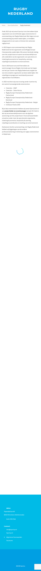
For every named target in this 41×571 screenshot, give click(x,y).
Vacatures (9, 540)
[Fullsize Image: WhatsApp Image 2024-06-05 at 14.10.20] (20, 313)
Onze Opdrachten (13, 25)
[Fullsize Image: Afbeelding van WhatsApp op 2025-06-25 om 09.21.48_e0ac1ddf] (20, 467)
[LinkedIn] (20, 554)
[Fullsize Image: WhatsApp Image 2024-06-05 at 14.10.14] (20, 351)
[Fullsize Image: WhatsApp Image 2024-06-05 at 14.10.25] (20, 236)
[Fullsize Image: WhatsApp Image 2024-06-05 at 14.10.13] (20, 198)
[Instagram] (23, 554)
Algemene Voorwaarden (14, 537)
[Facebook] (18, 554)
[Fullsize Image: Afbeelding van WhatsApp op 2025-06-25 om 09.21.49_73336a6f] (20, 390)
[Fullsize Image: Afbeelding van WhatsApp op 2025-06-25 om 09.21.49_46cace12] (20, 428)
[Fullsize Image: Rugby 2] (20, 275)
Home (3, 25)
